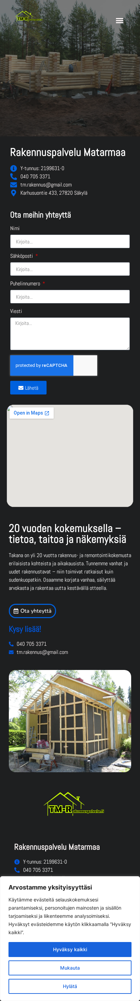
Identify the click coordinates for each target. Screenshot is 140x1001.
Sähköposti (22, 256)
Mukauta (70, 968)
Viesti (16, 312)
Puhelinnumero (25, 284)
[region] (70, 938)
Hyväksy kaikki (70, 949)
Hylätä (70, 986)
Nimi (15, 229)
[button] (119, 20)
